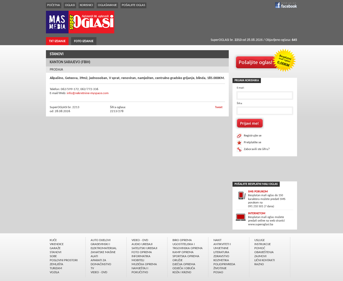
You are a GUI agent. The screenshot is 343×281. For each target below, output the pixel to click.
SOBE (53, 256)
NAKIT (217, 240)
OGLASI (70, 5)
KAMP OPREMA (183, 252)
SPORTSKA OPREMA (186, 256)
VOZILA (54, 272)
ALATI (94, 256)
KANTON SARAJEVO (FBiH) (70, 62)
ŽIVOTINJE (219, 268)
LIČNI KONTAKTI (264, 260)
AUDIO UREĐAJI (142, 244)
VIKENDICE (57, 244)
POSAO (218, 272)
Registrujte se (252, 135)
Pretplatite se (252, 142)
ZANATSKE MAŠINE (103, 252)
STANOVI (57, 54)
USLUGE (259, 240)
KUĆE (53, 240)
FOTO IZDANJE (83, 41)
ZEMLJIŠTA (56, 264)
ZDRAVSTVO (221, 256)
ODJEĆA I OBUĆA (184, 268)
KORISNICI (86, 5)
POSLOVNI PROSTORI (64, 260)
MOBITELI (138, 260)
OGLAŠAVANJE (107, 5)
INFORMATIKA (141, 256)
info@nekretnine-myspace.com (87, 93)
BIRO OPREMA (182, 240)
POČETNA (53, 5)
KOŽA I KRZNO (182, 272)
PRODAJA (56, 70)
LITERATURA (221, 252)
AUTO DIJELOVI (100, 240)
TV (92, 268)
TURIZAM (56, 268)
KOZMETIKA (221, 260)
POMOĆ (259, 248)
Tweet (218, 107)
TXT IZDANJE (57, 41)
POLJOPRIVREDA (224, 264)
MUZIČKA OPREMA (144, 264)
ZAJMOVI (260, 256)
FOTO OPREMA (142, 252)
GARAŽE (55, 248)
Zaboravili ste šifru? (257, 149)
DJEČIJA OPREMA (184, 264)
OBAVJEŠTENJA (264, 252)
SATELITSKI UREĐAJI (144, 248)
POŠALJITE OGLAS (133, 5)
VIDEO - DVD (99, 272)
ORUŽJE (178, 260)
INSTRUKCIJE (262, 244)
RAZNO (259, 264)
